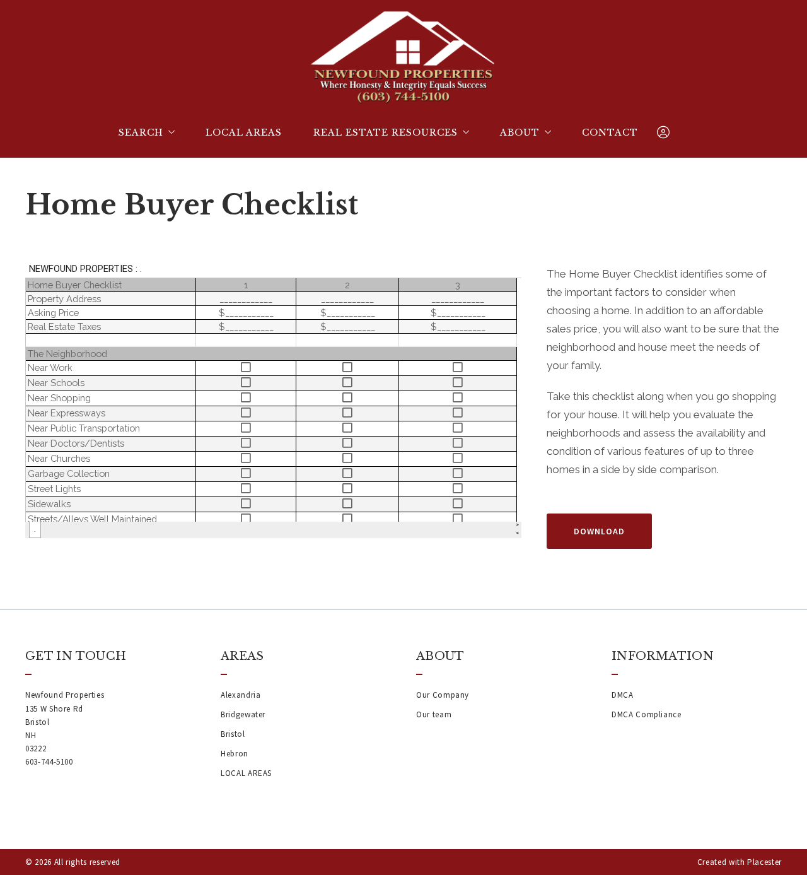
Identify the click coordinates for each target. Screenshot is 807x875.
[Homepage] (403, 56)
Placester (764, 862)
